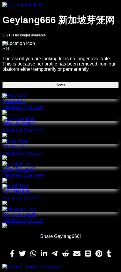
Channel (50, 266)
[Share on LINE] (88, 254)
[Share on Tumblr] (109, 254)
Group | (31, 266)
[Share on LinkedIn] (44, 254)
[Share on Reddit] (65, 254)
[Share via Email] (76, 254)
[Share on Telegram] (54, 254)
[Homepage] (60, 5)
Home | (14, 266)
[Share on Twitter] (22, 254)
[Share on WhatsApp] (33, 254)
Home (60, 85)
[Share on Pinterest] (98, 254)
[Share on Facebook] (12, 254)
